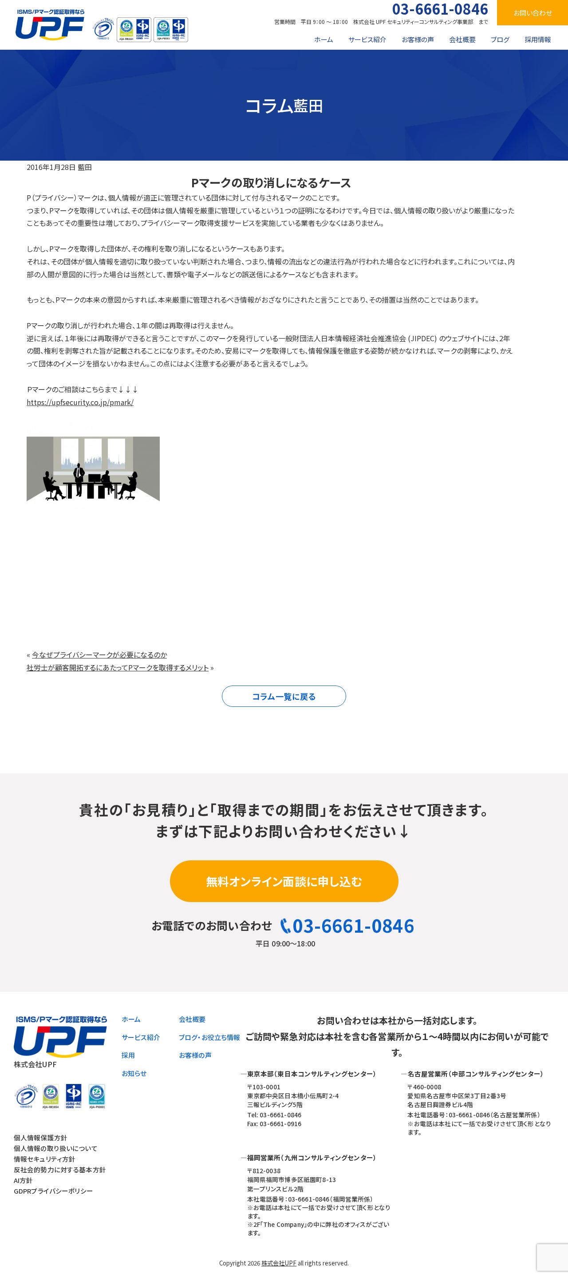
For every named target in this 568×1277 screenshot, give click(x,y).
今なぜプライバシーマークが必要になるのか (99, 654)
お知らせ (134, 1073)
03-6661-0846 (440, 8)
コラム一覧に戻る (284, 696)
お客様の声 (418, 39)
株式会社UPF (278, 1263)
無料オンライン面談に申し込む (284, 881)
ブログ (500, 39)
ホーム (323, 39)
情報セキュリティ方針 (45, 1158)
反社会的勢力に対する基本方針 (60, 1169)
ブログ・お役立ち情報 (210, 1037)
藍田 (85, 167)
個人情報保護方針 (40, 1137)
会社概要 (462, 39)
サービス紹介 (367, 39)
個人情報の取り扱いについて (56, 1148)
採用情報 (538, 39)
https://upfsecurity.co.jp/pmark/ (80, 402)
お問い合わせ (532, 12)
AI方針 (23, 1180)
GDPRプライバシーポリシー (53, 1190)
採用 (128, 1055)
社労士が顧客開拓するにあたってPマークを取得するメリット (118, 667)
